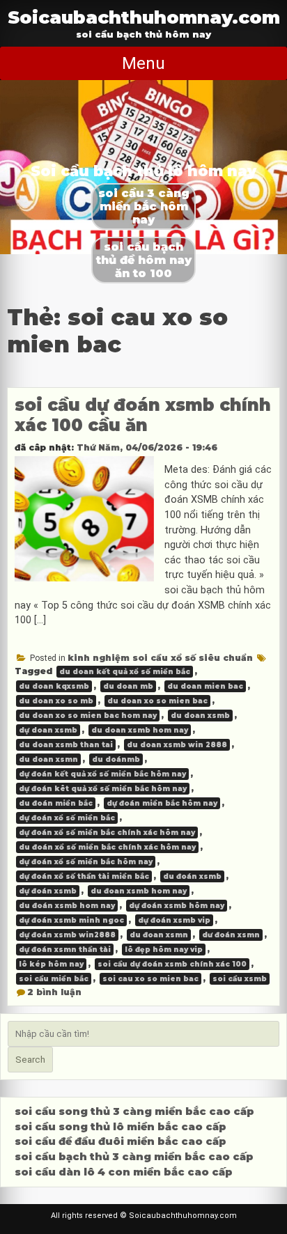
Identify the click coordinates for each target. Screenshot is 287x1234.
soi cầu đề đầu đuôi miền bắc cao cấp (120, 1141)
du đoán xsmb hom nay (67, 905)
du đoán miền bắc (56, 803)
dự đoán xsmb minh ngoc (71, 920)
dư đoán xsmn (231, 934)
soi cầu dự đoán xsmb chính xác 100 (172, 964)
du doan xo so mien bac (157, 700)
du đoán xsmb (192, 876)
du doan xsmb (200, 715)
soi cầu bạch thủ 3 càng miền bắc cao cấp (134, 1156)
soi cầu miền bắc (53, 978)
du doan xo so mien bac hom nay (88, 715)
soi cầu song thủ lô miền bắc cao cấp (120, 1126)
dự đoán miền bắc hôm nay (162, 803)
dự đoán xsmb (48, 891)
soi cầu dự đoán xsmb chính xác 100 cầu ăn (143, 415)
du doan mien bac (205, 686)
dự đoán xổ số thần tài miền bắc (84, 876)
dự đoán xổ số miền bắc (67, 817)
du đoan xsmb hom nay (139, 891)
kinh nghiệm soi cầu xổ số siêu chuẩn (160, 658)
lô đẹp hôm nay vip (164, 949)
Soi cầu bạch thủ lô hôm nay (143, 171)
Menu (143, 63)
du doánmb (116, 759)
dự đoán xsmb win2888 (67, 934)
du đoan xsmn (159, 934)
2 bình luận (54, 992)
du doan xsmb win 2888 (177, 744)
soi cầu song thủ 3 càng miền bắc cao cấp (134, 1111)
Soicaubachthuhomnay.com (144, 17)
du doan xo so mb (56, 700)
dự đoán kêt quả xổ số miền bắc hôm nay (103, 788)
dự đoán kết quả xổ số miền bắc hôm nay (102, 774)
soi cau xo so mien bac (150, 978)
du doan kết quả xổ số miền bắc (124, 671)
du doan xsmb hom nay (139, 730)
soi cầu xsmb (239, 978)
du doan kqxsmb (54, 686)
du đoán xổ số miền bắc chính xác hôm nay (107, 847)
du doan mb (128, 686)
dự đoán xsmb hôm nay (176, 905)
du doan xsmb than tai (66, 744)
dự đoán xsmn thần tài (65, 949)
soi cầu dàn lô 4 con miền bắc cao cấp (124, 1172)
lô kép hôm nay (51, 964)
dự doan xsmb (48, 730)
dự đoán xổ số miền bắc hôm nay (86, 861)
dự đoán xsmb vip (174, 920)
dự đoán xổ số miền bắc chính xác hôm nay (107, 832)
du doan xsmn (48, 759)
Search (30, 1059)
